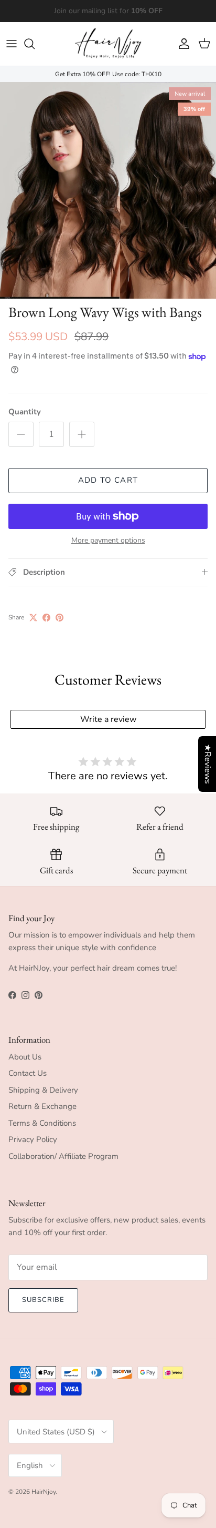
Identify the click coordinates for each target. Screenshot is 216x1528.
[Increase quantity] (81, 434)
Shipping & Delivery (43, 1090)
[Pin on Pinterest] (59, 618)
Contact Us (27, 1073)
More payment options (108, 540)
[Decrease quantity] (21, 434)
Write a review (108, 719)
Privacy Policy (32, 1139)
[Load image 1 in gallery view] (108, 190)
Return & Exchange (42, 1106)
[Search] (34, 43)
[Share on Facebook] (46, 618)
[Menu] (11, 43)
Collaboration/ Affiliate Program (63, 1156)
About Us (24, 1057)
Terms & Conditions (42, 1123)
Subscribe (43, 1300)
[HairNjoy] (108, 43)
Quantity (24, 411)
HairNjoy (43, 1492)
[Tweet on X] (33, 618)
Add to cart (108, 480)
